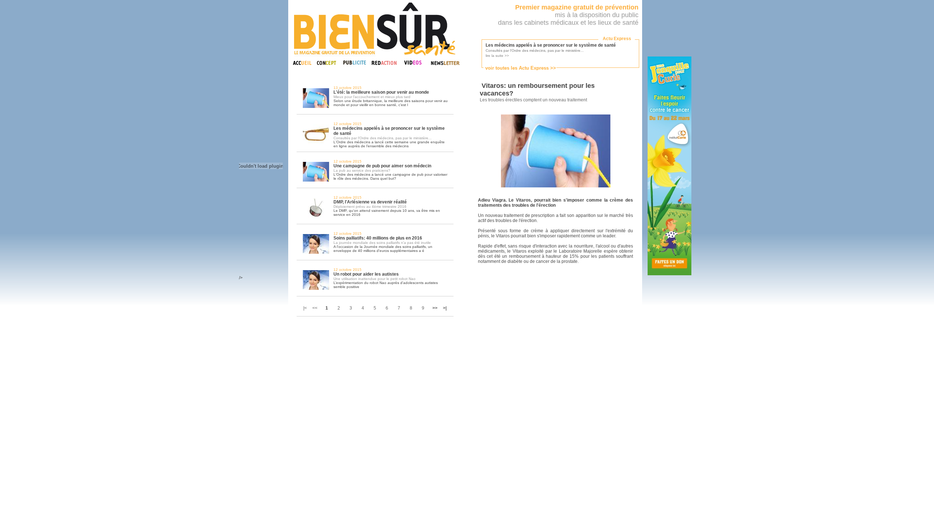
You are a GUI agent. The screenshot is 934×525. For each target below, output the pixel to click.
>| (445, 308)
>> (434, 308)
